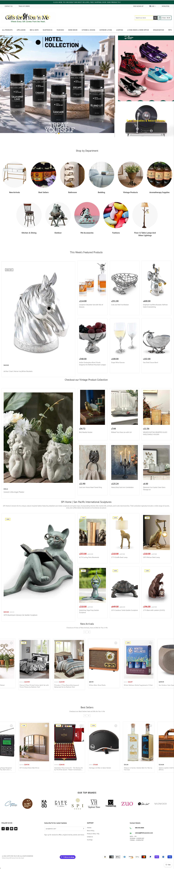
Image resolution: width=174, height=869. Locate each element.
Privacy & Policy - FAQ (93, 829)
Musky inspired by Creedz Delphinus (89, 764)
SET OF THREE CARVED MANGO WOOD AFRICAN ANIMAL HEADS (55, 682)
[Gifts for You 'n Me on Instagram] (11, 824)
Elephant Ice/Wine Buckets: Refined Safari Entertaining (155, 301)
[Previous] (4, 84)
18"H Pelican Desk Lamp (151, 553)
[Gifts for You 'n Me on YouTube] (15, 824)
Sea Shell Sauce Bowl (150, 358)
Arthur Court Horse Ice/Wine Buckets (18, 367)
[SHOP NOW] (57, 84)
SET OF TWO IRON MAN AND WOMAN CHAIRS (92, 681)
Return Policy (90, 826)
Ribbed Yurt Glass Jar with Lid (121, 428)
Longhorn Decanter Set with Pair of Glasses (91, 301)
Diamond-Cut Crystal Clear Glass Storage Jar (154, 484)
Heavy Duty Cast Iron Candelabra (122, 483)
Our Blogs (89, 835)
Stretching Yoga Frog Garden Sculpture (89, 607)
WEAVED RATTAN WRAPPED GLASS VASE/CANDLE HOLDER (155, 429)
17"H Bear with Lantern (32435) (154, 606)
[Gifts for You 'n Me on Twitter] (7, 824)
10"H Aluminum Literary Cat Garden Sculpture (20, 611)
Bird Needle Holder (85, 428)
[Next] (110, 84)
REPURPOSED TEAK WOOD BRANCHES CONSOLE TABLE (125, 682)
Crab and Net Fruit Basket (120, 300)
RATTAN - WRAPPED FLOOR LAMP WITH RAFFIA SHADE (20, 682)
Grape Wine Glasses (118, 358)
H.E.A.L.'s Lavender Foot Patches (18, 764)
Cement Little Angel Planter (14, 488)
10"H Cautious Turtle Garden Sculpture (124, 606)
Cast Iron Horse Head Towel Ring (90, 483)
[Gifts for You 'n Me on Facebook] (3, 824)
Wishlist (89, 823)
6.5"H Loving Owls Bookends (89, 553)
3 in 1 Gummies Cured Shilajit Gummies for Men (57, 764)
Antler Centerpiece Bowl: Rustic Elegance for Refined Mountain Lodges (92, 359)
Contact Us (90, 832)
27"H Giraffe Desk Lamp (119, 553)
